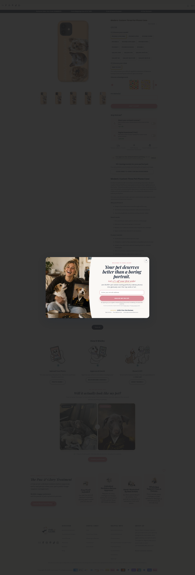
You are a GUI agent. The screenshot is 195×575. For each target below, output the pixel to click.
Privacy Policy (126, 305)
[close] (146, 260)
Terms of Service (134, 305)
